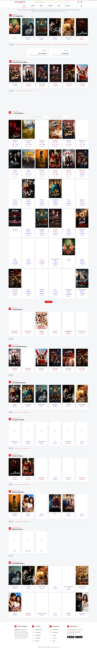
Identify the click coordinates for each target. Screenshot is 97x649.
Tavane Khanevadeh (55, 200)
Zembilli (55, 290)
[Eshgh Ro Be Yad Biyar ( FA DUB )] (68, 27)
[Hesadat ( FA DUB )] (28, 247)
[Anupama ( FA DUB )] (68, 188)
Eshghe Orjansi (68, 614)
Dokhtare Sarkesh (82, 230)
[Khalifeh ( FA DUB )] (15, 247)
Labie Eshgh (55, 171)
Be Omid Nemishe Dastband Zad (55, 260)
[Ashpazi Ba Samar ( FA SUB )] (55, 129)
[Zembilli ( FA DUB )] (55, 278)
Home (24, 5)
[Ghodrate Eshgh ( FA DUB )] (15, 73)
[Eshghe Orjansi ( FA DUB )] (68, 602)
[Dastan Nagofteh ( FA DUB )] (41, 159)
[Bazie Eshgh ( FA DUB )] (41, 188)
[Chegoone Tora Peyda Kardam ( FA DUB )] (68, 278)
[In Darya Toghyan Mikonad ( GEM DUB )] (82, 278)
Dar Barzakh (55, 85)
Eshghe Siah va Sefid (82, 614)
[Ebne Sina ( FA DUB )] (82, 431)
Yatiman (28, 290)
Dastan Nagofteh (42, 171)
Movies (41, 5)
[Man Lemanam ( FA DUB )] (15, 188)
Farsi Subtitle (37, 635)
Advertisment (55, 632)
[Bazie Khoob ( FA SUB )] (55, 320)
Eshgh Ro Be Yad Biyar (68, 38)
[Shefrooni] (14, 27)
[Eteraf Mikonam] (15, 218)
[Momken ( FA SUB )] (82, 27)
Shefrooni (14, 37)
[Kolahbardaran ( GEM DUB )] (41, 278)
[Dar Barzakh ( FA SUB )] (55, 73)
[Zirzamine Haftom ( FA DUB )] (68, 467)
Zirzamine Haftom (68, 478)
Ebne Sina (82, 442)
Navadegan (68, 514)
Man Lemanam (15, 200)
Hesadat (28, 260)
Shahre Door (28, 230)
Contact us (55, 638)
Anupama (68, 200)
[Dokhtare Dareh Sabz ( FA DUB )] (28, 129)
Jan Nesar (55, 513)
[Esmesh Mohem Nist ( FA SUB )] (82, 467)
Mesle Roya (28, 200)
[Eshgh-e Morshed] (28, 540)
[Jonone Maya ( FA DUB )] (28, 503)
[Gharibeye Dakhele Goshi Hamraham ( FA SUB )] (68, 320)
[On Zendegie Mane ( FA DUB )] (41, 129)
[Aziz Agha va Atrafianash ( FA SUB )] (82, 320)
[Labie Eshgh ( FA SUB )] (55, 159)
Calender (50, 5)
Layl (42, 260)
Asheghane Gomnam (28, 38)
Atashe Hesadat (82, 200)
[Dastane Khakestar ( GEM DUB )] (41, 27)
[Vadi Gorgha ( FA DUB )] (15, 159)
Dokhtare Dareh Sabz (28, 141)
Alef (55, 442)
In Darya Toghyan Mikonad (82, 290)
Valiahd (28, 171)
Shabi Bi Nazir (55, 38)
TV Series (32, 5)
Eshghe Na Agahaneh (28, 332)
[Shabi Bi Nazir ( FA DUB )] (55, 27)
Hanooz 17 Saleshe (69, 85)
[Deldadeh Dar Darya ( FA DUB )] (82, 129)
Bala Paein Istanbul (42, 85)
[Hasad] (41, 540)
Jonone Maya (28, 514)
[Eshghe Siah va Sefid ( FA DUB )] (82, 602)
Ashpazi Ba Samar (55, 141)
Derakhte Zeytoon (28, 369)
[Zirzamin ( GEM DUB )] (82, 247)
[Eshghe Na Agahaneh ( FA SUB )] (28, 320)
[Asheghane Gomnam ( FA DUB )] (28, 27)
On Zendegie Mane (42, 141)
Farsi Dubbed (37, 638)
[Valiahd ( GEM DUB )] (28, 159)
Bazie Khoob (55, 332)
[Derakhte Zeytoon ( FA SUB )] (28, 357)
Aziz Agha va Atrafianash (82, 332)
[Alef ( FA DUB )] (55, 431)
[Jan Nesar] (55, 503)
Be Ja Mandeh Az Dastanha (41, 332)
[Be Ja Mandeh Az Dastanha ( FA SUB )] (41, 320)
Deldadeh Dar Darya (82, 141)
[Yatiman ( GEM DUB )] (28, 278)
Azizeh (55, 614)
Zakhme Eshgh (28, 85)
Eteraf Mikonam (15, 229)
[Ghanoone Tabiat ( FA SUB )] (68, 357)
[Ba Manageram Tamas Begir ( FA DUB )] (41, 602)
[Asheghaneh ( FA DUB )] (41, 503)
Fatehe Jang (69, 230)
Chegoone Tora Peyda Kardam (68, 291)
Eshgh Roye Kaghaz (41, 478)
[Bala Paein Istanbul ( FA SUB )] (42, 73)
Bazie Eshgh (42, 200)
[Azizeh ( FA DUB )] (55, 602)
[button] (10, 45)
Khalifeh (15, 260)
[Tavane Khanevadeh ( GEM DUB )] (55, 188)
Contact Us (67, 5)
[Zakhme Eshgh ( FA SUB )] (28, 73)
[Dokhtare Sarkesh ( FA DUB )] (82, 218)
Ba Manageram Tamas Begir (41, 614)
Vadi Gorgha (15, 171)
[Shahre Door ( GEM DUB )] (28, 218)
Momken (82, 38)
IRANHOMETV (20, 2)
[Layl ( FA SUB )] (41, 247)
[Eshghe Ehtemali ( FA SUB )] (82, 73)
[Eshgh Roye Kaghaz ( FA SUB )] (41, 467)
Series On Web (38, 632)
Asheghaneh (41, 514)
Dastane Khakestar (41, 38)
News (58, 5)
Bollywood (37, 640)
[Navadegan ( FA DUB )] (68, 503)
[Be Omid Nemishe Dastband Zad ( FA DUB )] (55, 247)
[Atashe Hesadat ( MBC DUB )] (82, 188)
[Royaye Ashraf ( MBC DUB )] (15, 129)
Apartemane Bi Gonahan (82, 587)
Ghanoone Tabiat (68, 369)
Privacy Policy (55, 629)
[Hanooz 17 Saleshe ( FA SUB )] (69, 73)
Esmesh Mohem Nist (82, 478)
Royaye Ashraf (15, 141)
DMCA (54, 640)
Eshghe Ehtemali (82, 85)
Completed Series (38, 629)
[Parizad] (14, 540)
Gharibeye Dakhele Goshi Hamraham (68, 332)
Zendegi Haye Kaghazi (14, 332)
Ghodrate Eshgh (15, 85)
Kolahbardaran (41, 290)
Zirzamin (82, 260)
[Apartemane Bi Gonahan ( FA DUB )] (82, 575)
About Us (54, 635)
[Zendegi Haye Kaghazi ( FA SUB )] (14, 320)
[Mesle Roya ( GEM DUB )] (28, 188)
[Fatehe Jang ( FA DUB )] (68, 218)
